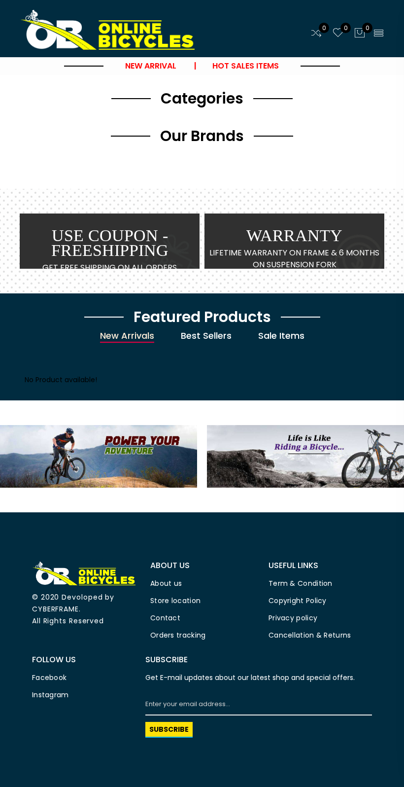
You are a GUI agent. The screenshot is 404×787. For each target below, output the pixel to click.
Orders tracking (178, 635)
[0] (316, 33)
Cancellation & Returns (310, 635)
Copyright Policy (298, 601)
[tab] (127, 336)
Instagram (50, 695)
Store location (175, 601)
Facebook (49, 677)
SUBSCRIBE (169, 729)
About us (166, 583)
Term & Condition (301, 583)
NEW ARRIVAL (152, 66)
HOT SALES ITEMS (244, 66)
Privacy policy (293, 618)
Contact (165, 618)
